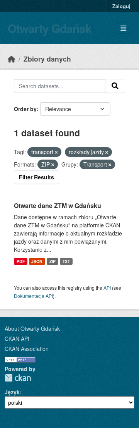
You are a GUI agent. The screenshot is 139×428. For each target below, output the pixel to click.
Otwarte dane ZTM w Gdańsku (57, 205)
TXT (66, 261)
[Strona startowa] (11, 59)
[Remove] (56, 152)
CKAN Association (27, 348)
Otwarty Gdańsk (50, 28)
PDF (21, 261)
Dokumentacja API (33, 295)
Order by (25, 109)
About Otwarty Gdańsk (32, 328)
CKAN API (17, 338)
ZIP (52, 261)
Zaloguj (121, 6)
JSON (36, 261)
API (107, 287)
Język (12, 392)
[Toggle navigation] (123, 28)
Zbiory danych (47, 59)
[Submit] (115, 86)
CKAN (18, 378)
